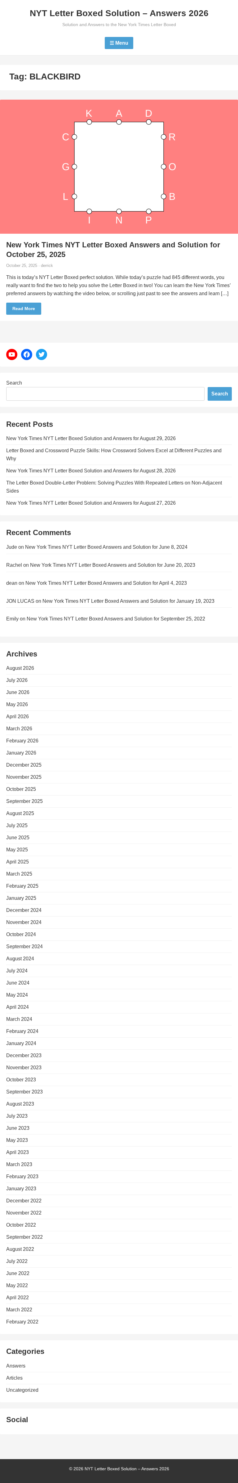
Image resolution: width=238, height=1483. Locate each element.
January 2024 (21, 1043)
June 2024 (17, 982)
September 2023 (24, 1091)
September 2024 (24, 946)
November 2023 (24, 1067)
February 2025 (22, 886)
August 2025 (20, 813)
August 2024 (20, 958)
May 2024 (17, 995)
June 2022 (17, 1273)
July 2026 (17, 680)
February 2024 (22, 1031)
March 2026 (19, 728)
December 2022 (24, 1200)
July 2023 (17, 1116)
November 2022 (24, 1212)
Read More (23, 308)
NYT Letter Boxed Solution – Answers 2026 (119, 13)
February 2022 (22, 1321)
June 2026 (17, 692)
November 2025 (24, 777)
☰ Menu (119, 43)
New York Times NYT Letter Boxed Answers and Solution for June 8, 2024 (106, 547)
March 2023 (19, 1164)
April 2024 (17, 1007)
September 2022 (24, 1237)
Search (14, 382)
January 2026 (21, 752)
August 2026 (20, 668)
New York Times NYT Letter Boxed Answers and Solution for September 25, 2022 (116, 618)
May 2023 (17, 1140)
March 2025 (19, 874)
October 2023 (21, 1079)
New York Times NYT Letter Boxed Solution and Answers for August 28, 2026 (91, 470)
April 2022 (17, 1297)
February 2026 (22, 740)
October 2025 (21, 789)
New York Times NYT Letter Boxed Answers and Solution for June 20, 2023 (112, 565)
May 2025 (17, 849)
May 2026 (17, 704)
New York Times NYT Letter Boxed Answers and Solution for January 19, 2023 (128, 601)
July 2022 (17, 1261)
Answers (15, 1365)
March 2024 (19, 1019)
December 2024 (24, 910)
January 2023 (21, 1188)
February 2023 (22, 1176)
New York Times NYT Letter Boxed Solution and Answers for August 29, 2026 (91, 438)
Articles (14, 1378)
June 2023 (17, 1128)
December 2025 (24, 765)
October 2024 (21, 934)
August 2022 (20, 1249)
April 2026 (17, 716)
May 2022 (17, 1285)
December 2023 (24, 1055)
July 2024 (17, 970)
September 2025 (24, 801)
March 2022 (19, 1309)
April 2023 (17, 1152)
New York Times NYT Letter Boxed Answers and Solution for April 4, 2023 (106, 583)
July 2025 (17, 825)
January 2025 (21, 898)
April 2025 (17, 861)
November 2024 (24, 922)
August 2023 (20, 1104)
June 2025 (17, 837)
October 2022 (21, 1225)
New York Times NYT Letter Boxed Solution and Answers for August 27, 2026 (91, 503)
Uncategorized (22, 1390)
